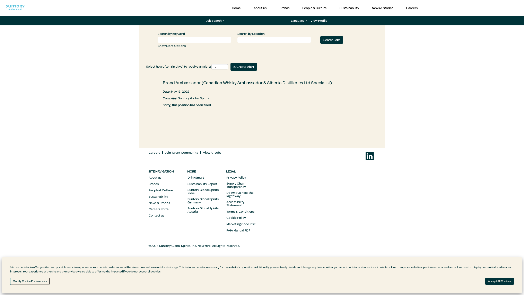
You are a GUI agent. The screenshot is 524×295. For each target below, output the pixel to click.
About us (155, 177)
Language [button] (298, 21)
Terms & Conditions (240, 211)
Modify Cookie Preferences (30, 281)
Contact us (156, 215)
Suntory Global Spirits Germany (203, 200)
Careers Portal (159, 209)
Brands (284, 8)
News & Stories (382, 8)
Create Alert (245, 67)
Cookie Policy (236, 218)
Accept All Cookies (499, 281)
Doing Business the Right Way (240, 194)
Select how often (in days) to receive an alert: (178, 67)
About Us (260, 8)
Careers (412, 8)
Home (236, 8)
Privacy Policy (236, 177)
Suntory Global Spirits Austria (203, 209)
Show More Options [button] (172, 46)
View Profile (319, 21)
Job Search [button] (214, 21)
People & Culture (314, 8)
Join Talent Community (181, 153)
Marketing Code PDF (241, 224)
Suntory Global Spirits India (203, 191)
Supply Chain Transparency (236, 185)
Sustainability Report (202, 184)
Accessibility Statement (235, 203)
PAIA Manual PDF (238, 230)
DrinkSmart (195, 177)
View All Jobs (212, 153)
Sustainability (349, 8)
